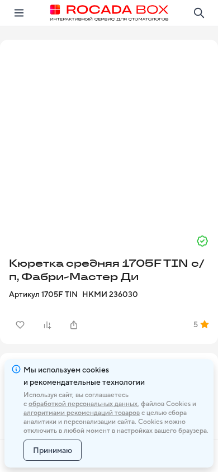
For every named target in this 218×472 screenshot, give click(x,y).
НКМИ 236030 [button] (110, 294)
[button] (109, 132)
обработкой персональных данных (83, 404)
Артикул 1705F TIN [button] (43, 294)
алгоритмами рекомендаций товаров (81, 413)
